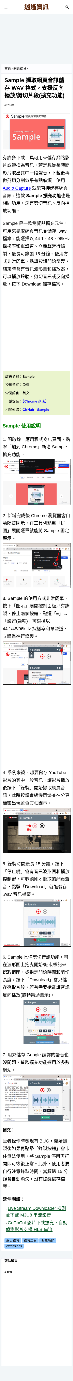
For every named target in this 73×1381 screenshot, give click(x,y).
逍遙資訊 (36, 7)
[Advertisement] (36, 40)
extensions (14, 1246)
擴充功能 (47, 1240)
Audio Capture (17, 188)
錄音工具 (30, 1240)
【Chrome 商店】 (35, 401)
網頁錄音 (19, 68)
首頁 (7, 68)
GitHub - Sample (36, 410)
